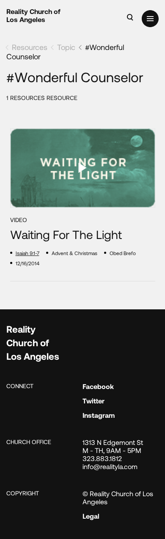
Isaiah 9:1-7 (27, 253)
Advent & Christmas (74, 253)
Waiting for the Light (66, 235)
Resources (29, 47)
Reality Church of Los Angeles (33, 15)
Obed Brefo (123, 253)
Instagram (98, 415)
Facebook (98, 386)
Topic (66, 47)
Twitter (93, 401)
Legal (90, 516)
